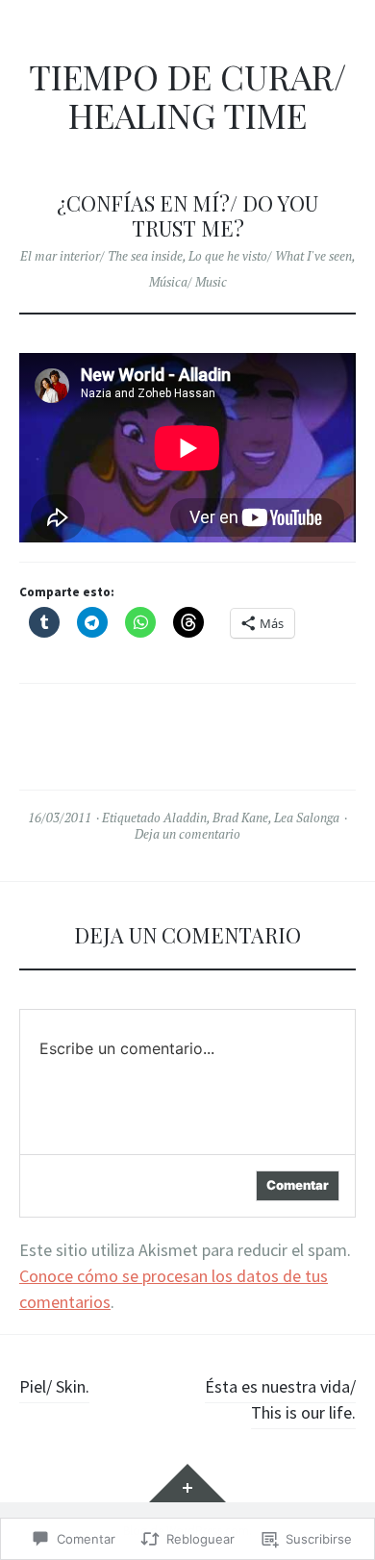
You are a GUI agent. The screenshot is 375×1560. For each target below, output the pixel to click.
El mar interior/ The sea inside (101, 255)
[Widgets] (187, 1483)
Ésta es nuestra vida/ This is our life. (280, 1399)
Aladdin (185, 817)
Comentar (297, 1185)
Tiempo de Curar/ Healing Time (187, 96)
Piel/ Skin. (54, 1386)
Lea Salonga (306, 817)
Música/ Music (188, 281)
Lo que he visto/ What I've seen (270, 255)
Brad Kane (240, 817)
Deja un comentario (187, 834)
